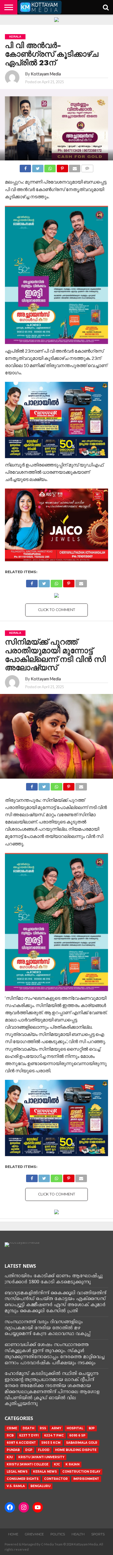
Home (13, 1534)
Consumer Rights (23, 1479)
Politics (57, 1534)
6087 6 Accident (21, 1443)
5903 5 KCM (51, 1443)
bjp (92, 1428)
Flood (44, 1450)
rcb (10, 1435)
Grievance (34, 1534)
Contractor (56, 1479)
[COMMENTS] (87, 167)
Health (78, 1534)
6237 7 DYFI (29, 1435)
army (56, 1428)
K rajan (72, 1464)
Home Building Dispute (75, 1450)
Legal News (17, 1471)
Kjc (57, 1464)
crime (12, 1428)
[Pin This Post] (62, 167)
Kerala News (45, 1471)
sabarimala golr (81, 1443)
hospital (75, 1428)
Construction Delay (81, 1471)
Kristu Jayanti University (41, 1457)
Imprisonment (86, 1479)
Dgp (28, 1450)
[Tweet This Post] (37, 167)
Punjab (13, 1450)
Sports (98, 1534)
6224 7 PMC (54, 1435)
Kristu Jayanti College (27, 1464)
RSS (43, 1428)
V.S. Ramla (16, 1486)
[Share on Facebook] (25, 167)
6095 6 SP (77, 1435)
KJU (10, 1457)
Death (28, 1428)
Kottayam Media (46, 73)
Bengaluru (40, 1486)
